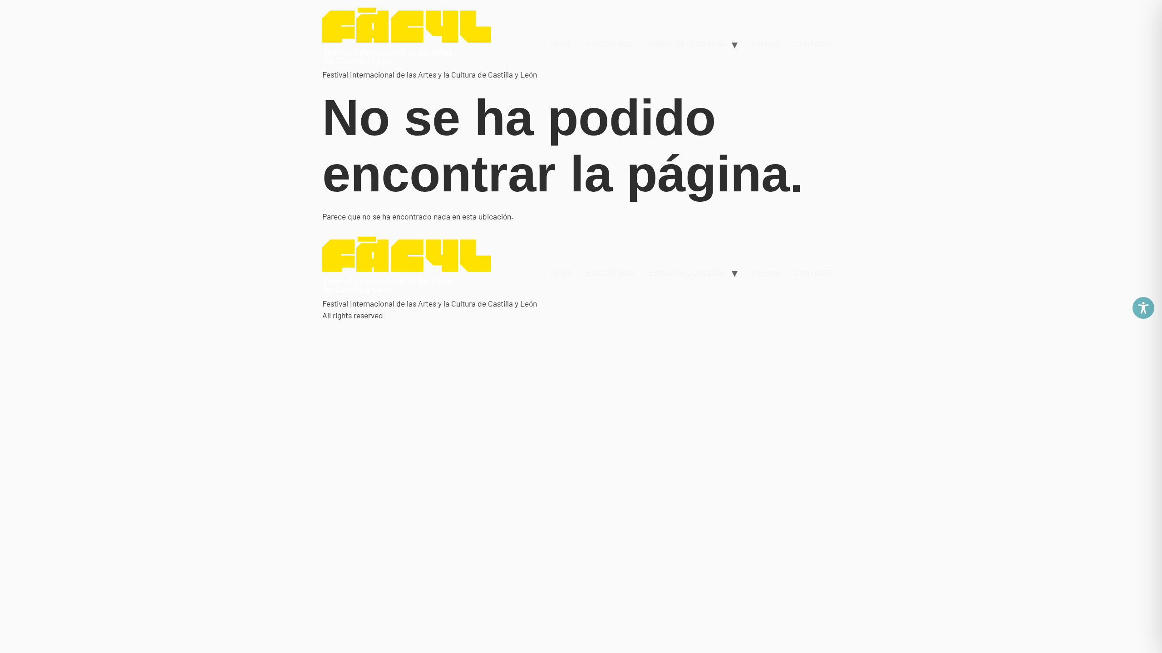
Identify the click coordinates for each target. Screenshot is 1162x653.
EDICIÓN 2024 (610, 44)
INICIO (561, 44)
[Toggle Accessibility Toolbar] (1143, 308)
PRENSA (766, 44)
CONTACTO (813, 44)
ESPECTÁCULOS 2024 (687, 44)
